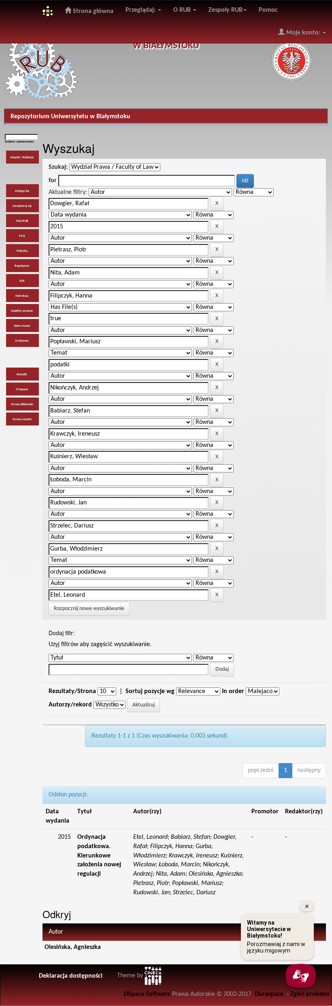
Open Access (22, 326)
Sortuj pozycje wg (150, 691)
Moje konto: (303, 33)
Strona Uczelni (22, 419)
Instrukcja (21, 296)
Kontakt (22, 374)
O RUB (182, 10)
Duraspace (269, 994)
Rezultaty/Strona (72, 691)
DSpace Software (147, 994)
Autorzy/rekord (70, 705)
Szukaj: (58, 167)
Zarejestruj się (22, 206)
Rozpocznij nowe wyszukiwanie (89, 609)
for (53, 180)
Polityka (22, 251)
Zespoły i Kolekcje (22, 157)
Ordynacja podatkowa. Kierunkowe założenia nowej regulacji (99, 855)
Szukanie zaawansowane (19, 141)
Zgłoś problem (310, 994)
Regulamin (22, 266)
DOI (21, 281)
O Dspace (22, 389)
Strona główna (92, 11)
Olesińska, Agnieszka (73, 947)
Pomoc (268, 10)
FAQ (22, 236)
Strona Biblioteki (22, 404)
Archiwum (22, 340)
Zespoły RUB (226, 10)
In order (233, 691)
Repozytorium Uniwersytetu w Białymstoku (70, 116)
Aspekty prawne (22, 311)
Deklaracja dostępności (70, 976)
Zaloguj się (22, 191)
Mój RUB (22, 221)
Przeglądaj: (141, 10)
